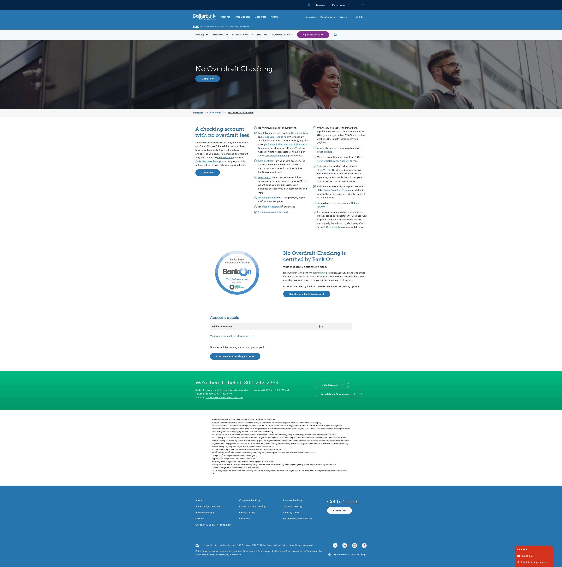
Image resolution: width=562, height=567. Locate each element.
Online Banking (225, 157)
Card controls (265, 160)
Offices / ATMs (247, 512)
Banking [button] (199, 34)
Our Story (244, 518)
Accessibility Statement (208, 506)
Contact (343, 17)
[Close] (362, 5)
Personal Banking (292, 500)
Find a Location (329, 385)
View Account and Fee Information (229, 336)
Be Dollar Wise (327, 17)
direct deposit (324, 151)
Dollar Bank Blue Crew (336, 190)
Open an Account (313, 34)
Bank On (320, 272)
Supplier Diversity (292, 506)
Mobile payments (267, 197)
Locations (311, 17)
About (274, 16)
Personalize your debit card (273, 212)
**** (323, 206)
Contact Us (339, 510)
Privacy (355, 554)
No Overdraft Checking (241, 112)
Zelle (292, 148)
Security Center (291, 512)
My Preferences (341, 554)
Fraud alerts (264, 177)
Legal (364, 554)
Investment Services (282, 34)
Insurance (262, 34)
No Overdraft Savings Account (333, 160)
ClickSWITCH (324, 170)
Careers (199, 518)
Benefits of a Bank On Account (306, 294)
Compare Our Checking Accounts (235, 356)
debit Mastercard (272, 206)
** (301, 155)
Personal (225, 16)
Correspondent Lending (252, 506)
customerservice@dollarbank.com (224, 397)
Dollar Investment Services (297, 518)
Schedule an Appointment (336, 394)
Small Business (242, 16)
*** (324, 142)
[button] (335, 35)
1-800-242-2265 (258, 383)
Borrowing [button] (218, 34)
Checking (215, 112)
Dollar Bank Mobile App (208, 161)
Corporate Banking (249, 500)
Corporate (260, 16)
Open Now (208, 78)
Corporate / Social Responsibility (213, 524)
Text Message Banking (277, 155)
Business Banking (204, 512)
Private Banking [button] (240, 34)
